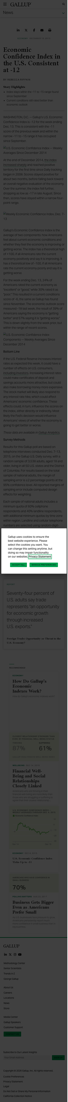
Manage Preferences (44, 565)
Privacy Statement (40, 556)
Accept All (18, 565)
